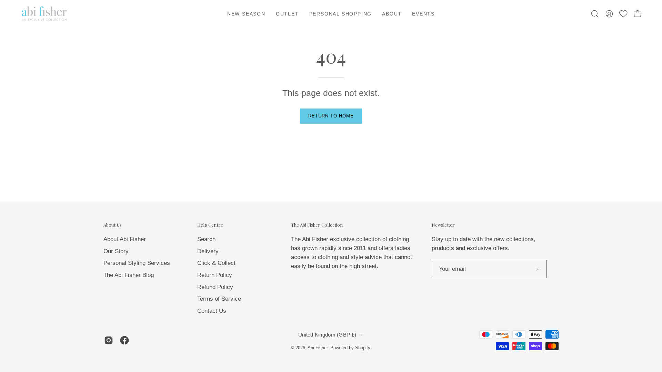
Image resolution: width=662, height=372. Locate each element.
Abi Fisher (318, 347)
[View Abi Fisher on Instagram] (108, 340)
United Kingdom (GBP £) (327, 335)
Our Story (116, 251)
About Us (112, 225)
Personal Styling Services (136, 263)
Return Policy (214, 274)
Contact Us (211, 310)
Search (206, 239)
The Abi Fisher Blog (128, 274)
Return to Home (330, 115)
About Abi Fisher (124, 239)
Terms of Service (219, 299)
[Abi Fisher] (45, 13)
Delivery (208, 251)
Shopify (362, 347)
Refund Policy (215, 286)
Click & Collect (216, 263)
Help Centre (210, 225)
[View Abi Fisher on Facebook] (124, 340)
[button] (392, 14)
